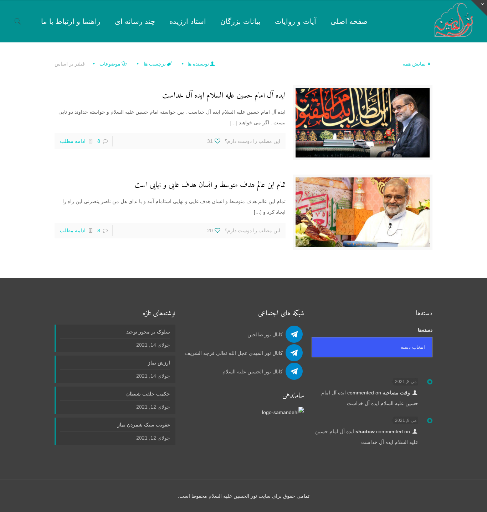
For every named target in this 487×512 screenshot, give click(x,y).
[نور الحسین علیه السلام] (453, 21)
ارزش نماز (159, 363)
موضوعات (109, 64)
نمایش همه (414, 64)
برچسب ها (154, 64)
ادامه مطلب (73, 141)
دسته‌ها (425, 330)
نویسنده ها (197, 64)
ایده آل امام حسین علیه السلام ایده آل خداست (224, 96)
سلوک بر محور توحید (148, 332)
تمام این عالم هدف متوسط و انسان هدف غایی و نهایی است (210, 185)
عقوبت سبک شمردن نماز (143, 425)
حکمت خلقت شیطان (148, 394)
